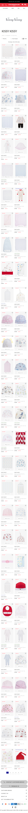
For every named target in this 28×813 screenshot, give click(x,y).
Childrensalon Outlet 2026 (12, 810)
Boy (24, 8)
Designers (5, 8)
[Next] (21, 772)
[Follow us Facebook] (12, 807)
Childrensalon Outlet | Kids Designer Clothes (14, 5)
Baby (13, 8)
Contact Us (4, 793)
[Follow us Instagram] (15, 807)
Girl (19, 8)
